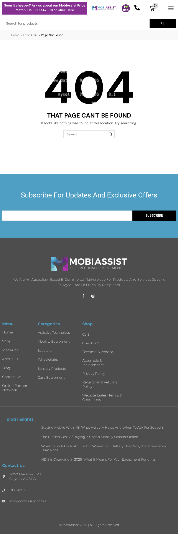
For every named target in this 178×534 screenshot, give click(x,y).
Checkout (90, 343)
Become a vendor (97, 352)
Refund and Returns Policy (99, 384)
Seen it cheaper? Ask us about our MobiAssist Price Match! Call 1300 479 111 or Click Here (44, 7)
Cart (85, 334)
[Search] (163, 23)
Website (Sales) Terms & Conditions (102, 397)
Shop (6, 341)
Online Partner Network (14, 388)
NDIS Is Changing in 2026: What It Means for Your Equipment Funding (98, 459)
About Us (10, 359)
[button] (154, 8)
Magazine (10, 350)
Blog (6, 368)
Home (15, 35)
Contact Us (11, 377)
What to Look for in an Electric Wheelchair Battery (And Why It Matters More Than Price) (103, 448)
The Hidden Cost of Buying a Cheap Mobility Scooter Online (89, 437)
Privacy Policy (93, 373)
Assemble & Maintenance (93, 362)
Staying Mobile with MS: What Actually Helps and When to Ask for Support (102, 427)
